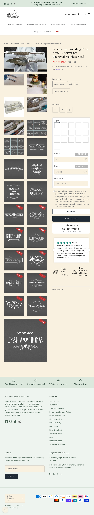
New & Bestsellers (15, 25)
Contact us (54, 401)
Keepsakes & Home (42, 32)
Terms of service (56, 408)
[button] (60, 250)
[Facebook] (5, 4)
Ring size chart (55, 430)
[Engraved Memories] (13, 14)
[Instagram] (8, 4)
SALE (58, 32)
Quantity (56, 104)
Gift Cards (53, 426)
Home (6, 44)
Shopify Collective (57, 444)
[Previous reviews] (56, 250)
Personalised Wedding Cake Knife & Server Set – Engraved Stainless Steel (35, 44)
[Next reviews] (87, 250)
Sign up (11, 476)
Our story (53, 405)
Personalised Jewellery (36, 25)
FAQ (51, 437)
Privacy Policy (55, 423)
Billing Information (57, 415)
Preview (71, 211)
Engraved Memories (17, 506)
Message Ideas (55, 441)
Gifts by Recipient (58, 25)
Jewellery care (55, 433)
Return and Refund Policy (60, 412)
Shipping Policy (55, 419)
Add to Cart (71, 219)
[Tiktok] (11, 4)
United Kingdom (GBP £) (79, 4)
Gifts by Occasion (78, 25)
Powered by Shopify (11, 508)
